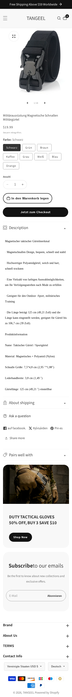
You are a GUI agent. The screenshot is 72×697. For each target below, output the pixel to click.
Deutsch (56, 666)
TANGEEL (28, 692)
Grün (28, 147)
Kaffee (10, 156)
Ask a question (20, 416)
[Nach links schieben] (27, 103)
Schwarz (11, 147)
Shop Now (20, 537)
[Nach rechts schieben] (44, 103)
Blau (55, 156)
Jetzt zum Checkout (36, 212)
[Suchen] (59, 18)
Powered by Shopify (47, 692)
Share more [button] (17, 438)
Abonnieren (54, 595)
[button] (36, 454)
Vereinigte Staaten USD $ (23, 666)
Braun (44, 147)
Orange (11, 166)
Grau (26, 156)
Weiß (40, 156)
